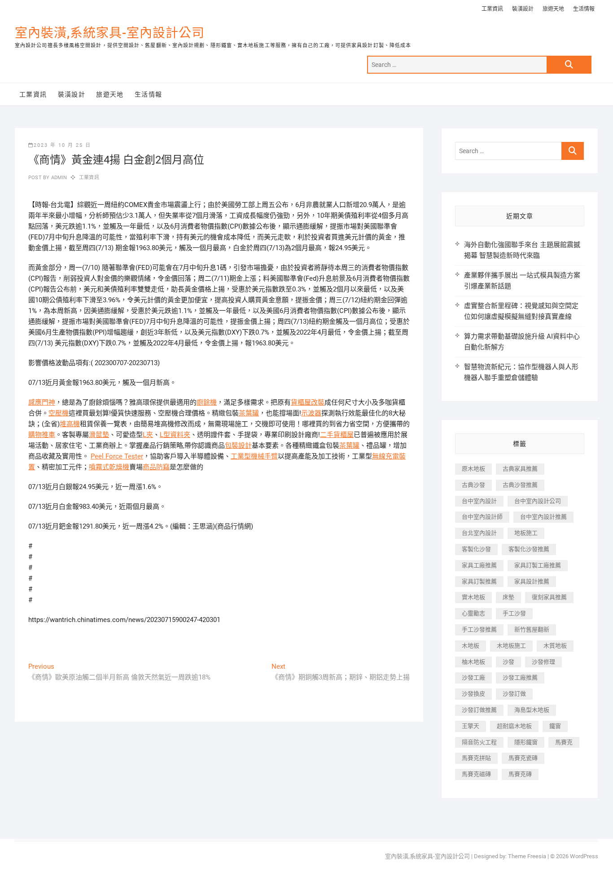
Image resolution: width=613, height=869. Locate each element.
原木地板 (473, 468)
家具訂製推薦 (479, 581)
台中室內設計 (479, 501)
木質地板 (555, 645)
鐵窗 (555, 726)
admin (58, 178)
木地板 (470, 645)
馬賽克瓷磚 (523, 757)
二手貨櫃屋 (337, 435)
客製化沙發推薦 (528, 549)
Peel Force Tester (117, 456)
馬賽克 (564, 742)
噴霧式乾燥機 (109, 467)
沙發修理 (543, 661)
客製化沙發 (476, 549)
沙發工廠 (473, 677)
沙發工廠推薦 (520, 677)
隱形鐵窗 (526, 742)
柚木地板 (473, 661)
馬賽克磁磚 (476, 774)
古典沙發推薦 (520, 484)
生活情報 (584, 9)
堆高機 (70, 424)
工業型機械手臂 (254, 456)
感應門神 (41, 402)
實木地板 (473, 597)
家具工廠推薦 (479, 565)
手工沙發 (514, 613)
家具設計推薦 (531, 581)
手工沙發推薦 (479, 629)
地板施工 (526, 532)
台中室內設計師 (482, 516)
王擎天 (470, 726)
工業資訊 (492, 9)
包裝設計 (238, 445)
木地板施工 (511, 645)
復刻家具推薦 (549, 597)
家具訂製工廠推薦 (537, 565)
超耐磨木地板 (514, 726)
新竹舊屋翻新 (531, 629)
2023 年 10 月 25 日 (62, 145)
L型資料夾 (175, 435)
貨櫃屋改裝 (307, 402)
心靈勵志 (473, 613)
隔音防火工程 (479, 742)
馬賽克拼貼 (476, 757)
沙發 (508, 661)
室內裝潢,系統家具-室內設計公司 (110, 33)
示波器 (311, 413)
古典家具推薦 (520, 468)
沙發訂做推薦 (479, 709)
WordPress (584, 856)
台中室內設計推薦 (543, 516)
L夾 (148, 435)
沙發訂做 (514, 693)
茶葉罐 (249, 413)
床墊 (508, 597)
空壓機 (58, 413)
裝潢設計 (523, 9)
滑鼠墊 (99, 435)
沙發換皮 (473, 693)
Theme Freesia (527, 856)
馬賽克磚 (520, 774)
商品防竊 (156, 467)
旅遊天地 (553, 9)
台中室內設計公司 (537, 501)
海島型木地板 (531, 709)
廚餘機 (207, 402)
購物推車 (41, 435)
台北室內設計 (479, 532)
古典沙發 (473, 484)
